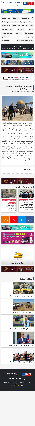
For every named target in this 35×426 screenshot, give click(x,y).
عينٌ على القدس (13, 92)
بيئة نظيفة (30, 37)
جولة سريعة (25, 18)
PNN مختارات (6, 18)
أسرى (25, 22)
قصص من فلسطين (7, 29)
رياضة (20, 22)
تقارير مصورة (16, 25)
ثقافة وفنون (6, 40)
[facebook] (19, 378)
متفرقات (24, 25)
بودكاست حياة (28, 33)
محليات (31, 22)
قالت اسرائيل (6, 25)
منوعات (31, 25)
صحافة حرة (21, 29)
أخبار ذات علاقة (24, 187)
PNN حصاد (16, 18)
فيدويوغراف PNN (7, 33)
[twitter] (16, 378)
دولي (8, 22)
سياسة (31, 29)
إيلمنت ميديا (12, 385)
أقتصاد (14, 22)
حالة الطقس (5, 37)
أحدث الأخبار (26, 279)
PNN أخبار (19, 33)
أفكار (3, 22)
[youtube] (13, 378)
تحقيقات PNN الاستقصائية (25, 40)
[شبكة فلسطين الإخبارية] (17, 3)
